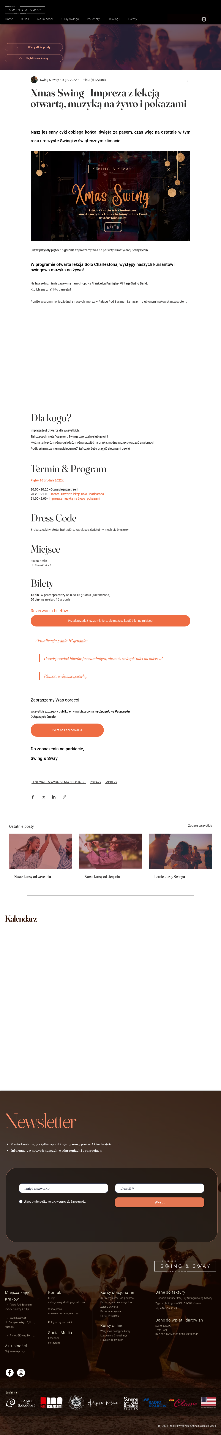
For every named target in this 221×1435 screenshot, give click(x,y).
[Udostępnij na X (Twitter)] (43, 797)
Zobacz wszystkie (200, 825)
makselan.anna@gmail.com (64, 1313)
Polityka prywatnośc (59, 1322)
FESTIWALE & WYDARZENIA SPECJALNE (59, 782)
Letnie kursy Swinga (169, 876)
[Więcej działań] (187, 79)
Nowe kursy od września (32, 876)
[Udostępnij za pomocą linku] (64, 797)
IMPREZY (111, 782)
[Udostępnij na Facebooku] (33, 797)
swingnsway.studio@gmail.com (66, 1302)
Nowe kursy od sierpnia (102, 876)
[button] (113, 1335)
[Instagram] (21, 1373)
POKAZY (95, 782)
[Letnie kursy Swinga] (180, 851)
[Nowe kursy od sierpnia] (110, 851)
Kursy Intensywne (110, 1311)
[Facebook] (10, 1373)
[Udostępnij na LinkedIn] (54, 797)
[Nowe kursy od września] (40, 851)
